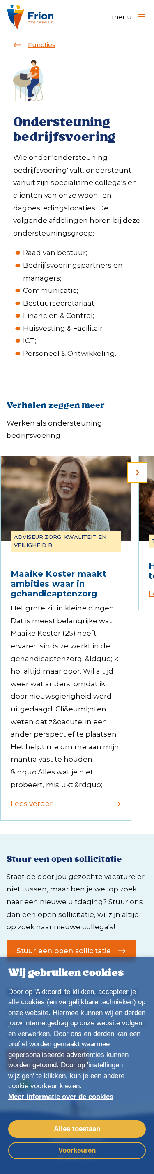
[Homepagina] (30, 17)
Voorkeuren (77, 1150)
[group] (65, 638)
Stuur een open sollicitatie (63, 951)
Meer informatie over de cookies (60, 1097)
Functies (41, 45)
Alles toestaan (77, 1129)
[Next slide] (137, 472)
